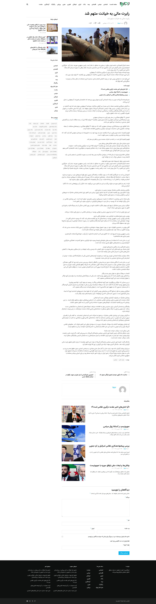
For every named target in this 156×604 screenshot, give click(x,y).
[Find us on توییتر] (32, 601)
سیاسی (99, 4)
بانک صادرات (47, 130)
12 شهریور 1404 (117, 449)
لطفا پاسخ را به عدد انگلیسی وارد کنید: (119, 541)
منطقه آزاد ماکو (53, 151)
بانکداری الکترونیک (43, 126)
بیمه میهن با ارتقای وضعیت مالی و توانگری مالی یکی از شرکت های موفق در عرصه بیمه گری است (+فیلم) (36, 27)
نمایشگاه (34, 151)
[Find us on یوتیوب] (27, 601)
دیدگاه (127, 497)
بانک (84, 4)
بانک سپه (35, 126)
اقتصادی (94, 4)
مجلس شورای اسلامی (35, 145)
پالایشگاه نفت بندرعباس (52, 154)
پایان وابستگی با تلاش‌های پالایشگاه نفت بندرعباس (38, 48)
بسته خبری (54, 133)
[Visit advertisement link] (95, 365)
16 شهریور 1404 (117, 429)
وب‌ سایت (126, 528)
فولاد (50, 145)
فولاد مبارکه (44, 145)
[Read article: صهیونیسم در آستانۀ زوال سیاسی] (73, 433)
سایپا (56, 142)
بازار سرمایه (35, 123)
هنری (64, 4)
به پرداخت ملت (32, 133)
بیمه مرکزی (38, 136)
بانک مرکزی (30, 130)
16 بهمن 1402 (42, 52)
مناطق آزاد (54, 148)
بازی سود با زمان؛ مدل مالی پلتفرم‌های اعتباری (65, 591)
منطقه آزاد (48, 148)
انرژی (79, 4)
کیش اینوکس (32, 154)
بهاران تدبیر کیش (41, 133)
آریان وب (118, 601)
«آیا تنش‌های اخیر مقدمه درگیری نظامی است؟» (114, 89)
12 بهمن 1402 (42, 43)
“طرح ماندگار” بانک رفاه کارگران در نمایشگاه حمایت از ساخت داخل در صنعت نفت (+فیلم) (36, 39)
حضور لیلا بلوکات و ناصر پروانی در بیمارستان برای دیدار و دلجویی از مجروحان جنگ (65, 571)
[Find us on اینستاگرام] (30, 601)
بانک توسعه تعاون (53, 126)
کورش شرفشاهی (41, 154)
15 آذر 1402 (42, 33)
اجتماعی (105, 4)
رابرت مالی (121, 360)
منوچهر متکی (45, 151)
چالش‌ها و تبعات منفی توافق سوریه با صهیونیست (109, 465)
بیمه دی (44, 136)
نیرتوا (119, 23)
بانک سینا (55, 130)
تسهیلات (31, 136)
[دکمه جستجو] (27, 4)
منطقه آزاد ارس (40, 148)
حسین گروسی (49, 139)
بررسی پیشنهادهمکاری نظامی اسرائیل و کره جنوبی (113, 95)
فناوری (69, 4)
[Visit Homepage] (124, 4)
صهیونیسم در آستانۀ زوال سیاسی (118, 92)
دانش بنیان (42, 139)
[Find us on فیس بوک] (34, 601)
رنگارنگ (53, 4)
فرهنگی (74, 4)
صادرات (55, 145)
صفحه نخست (113, 4)
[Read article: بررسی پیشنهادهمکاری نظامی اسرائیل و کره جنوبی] (73, 453)
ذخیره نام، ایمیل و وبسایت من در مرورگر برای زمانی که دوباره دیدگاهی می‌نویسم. (108, 537)
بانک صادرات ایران (39, 130)
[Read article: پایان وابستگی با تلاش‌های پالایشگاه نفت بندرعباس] (52, 50)
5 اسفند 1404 (118, 410)
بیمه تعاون (50, 136)
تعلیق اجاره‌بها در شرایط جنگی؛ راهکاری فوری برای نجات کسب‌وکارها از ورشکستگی (65, 576)
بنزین (49, 133)
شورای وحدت (32, 142)
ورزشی (59, 4)
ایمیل (92, 528)
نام (128, 520)
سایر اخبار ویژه (54, 86)
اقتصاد (47, 123)
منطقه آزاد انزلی (31, 148)
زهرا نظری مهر (34, 139)
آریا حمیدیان (54, 123)
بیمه (89, 4)
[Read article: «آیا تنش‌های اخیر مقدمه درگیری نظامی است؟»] (73, 414)
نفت (39, 151)
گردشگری (47, 4)
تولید (56, 139)
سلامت (41, 4)
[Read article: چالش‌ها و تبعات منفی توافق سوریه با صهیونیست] (73, 472)
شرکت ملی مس (41, 142)
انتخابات (42, 123)
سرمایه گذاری (49, 142)
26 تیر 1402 (111, 23)
